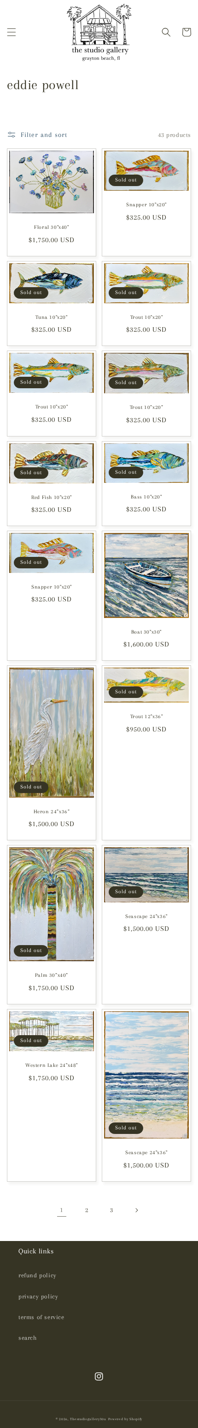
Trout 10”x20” (146, 407)
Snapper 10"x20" (146, 205)
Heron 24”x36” (52, 812)
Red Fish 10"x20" (51, 497)
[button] (11, 32)
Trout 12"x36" (146, 717)
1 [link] (62, 1209)
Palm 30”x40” (51, 975)
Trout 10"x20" (146, 317)
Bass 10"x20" (146, 497)
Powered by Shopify (125, 1419)
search (27, 1337)
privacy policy (38, 1296)
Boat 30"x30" (146, 632)
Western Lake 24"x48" (51, 1065)
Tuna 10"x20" (51, 317)
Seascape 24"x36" (146, 916)
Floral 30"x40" (51, 227)
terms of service (41, 1317)
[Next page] (136, 1210)
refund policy (37, 1275)
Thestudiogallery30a (88, 1419)
